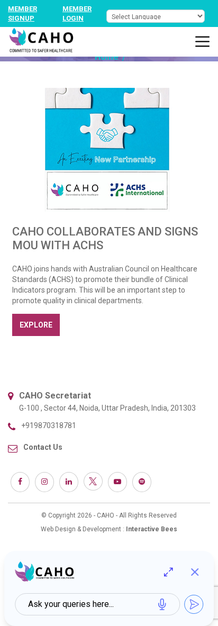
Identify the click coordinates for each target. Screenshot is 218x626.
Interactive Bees (151, 529)
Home (107, 57)
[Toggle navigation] (202, 41)
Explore (36, 325)
